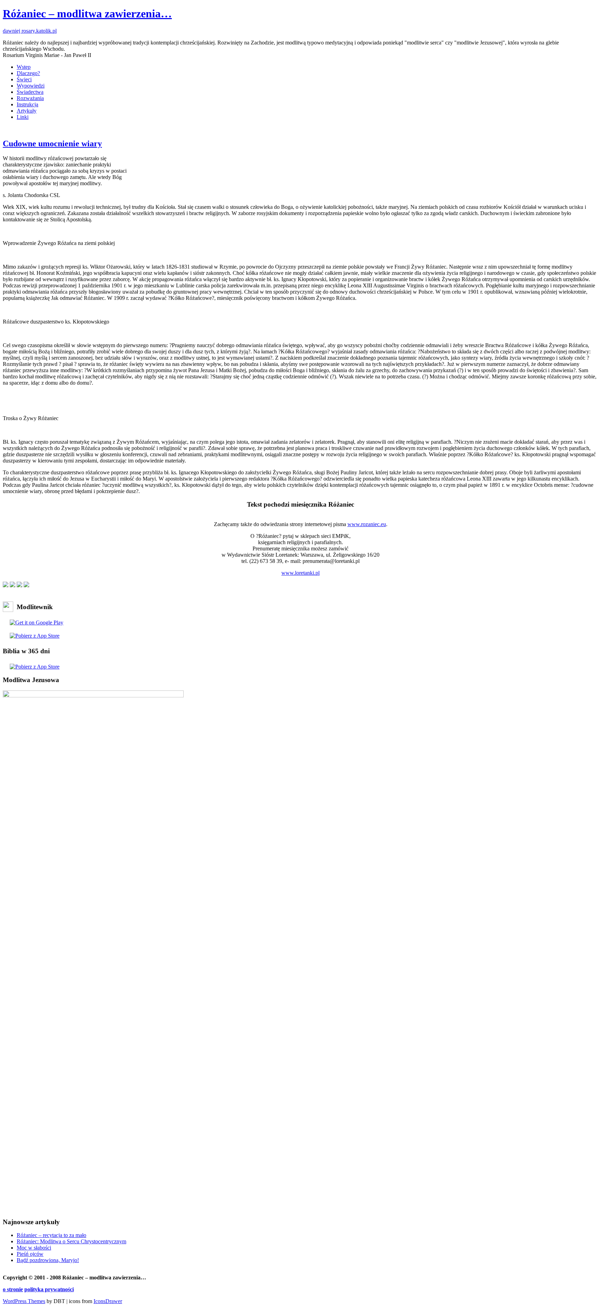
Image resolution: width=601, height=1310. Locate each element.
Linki (23, 117)
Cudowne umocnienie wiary (52, 143)
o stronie (13, 1289)
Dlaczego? (28, 73)
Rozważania (30, 98)
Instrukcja (27, 104)
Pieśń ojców (30, 1254)
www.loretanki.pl (300, 573)
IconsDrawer (108, 1301)
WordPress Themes (24, 1301)
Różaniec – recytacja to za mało (51, 1235)
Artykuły (27, 111)
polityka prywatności (49, 1289)
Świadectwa (30, 92)
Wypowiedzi (31, 86)
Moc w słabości (34, 1248)
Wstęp (24, 67)
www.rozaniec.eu (366, 524)
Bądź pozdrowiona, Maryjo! (48, 1260)
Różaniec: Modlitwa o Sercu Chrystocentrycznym (71, 1241)
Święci (24, 79)
